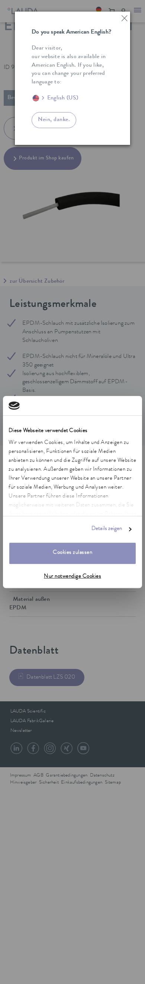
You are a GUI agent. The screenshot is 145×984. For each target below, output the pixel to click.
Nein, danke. (54, 120)
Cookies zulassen (72, 553)
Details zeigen (106, 529)
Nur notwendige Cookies (72, 577)
